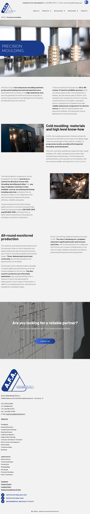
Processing (72, 11)
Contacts (84, 11)
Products (45, 11)
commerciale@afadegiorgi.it (15, 414)
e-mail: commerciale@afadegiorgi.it (70, 3)
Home (3, 17)
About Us (36, 11)
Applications (58, 11)
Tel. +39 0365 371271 (39, 3)
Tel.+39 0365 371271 (7, 409)
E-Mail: (13, 414)
